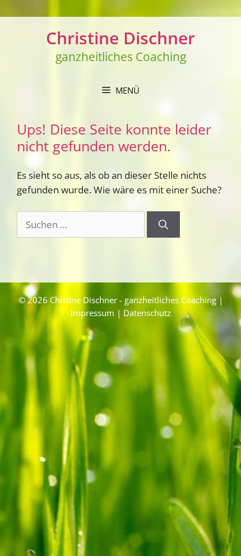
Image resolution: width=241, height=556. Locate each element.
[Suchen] (163, 224)
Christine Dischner (120, 37)
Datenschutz (147, 312)
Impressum (92, 312)
